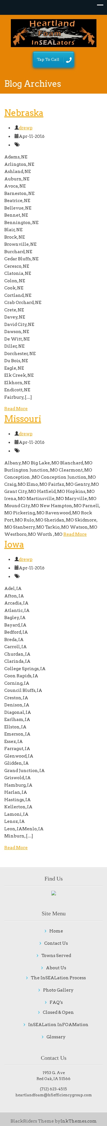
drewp (26, 127)
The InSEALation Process (58, 977)
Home (56, 931)
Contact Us (56, 943)
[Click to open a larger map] (53, 893)
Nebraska (23, 113)
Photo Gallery (58, 990)
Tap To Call (48, 59)
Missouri (22, 419)
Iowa (14, 544)
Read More (16, 408)
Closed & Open (58, 1012)
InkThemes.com (78, 1121)
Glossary (56, 1037)
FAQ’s (56, 1002)
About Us (56, 967)
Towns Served (56, 955)
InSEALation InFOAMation (58, 1024)
